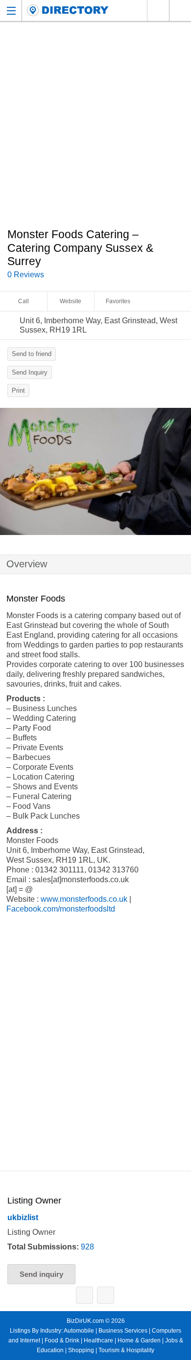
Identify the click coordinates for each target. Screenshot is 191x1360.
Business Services (122, 1330)
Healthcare (98, 1340)
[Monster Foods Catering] (95, 471)
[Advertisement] (95, 130)
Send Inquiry (30, 372)
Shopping (81, 1350)
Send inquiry (41, 1274)
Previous (12, 474)
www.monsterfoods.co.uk (84, 899)
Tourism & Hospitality (126, 1350)
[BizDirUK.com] (68, 10)
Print (18, 390)
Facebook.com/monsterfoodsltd (60, 909)
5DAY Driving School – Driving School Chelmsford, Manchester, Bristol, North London (105, 1295)
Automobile (79, 1330)
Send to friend (31, 353)
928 (87, 1247)
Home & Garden (139, 1340)
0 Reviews (25, 274)
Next (179, 474)
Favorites (118, 301)
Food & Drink (62, 1340)
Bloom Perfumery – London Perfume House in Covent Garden (84, 1295)
